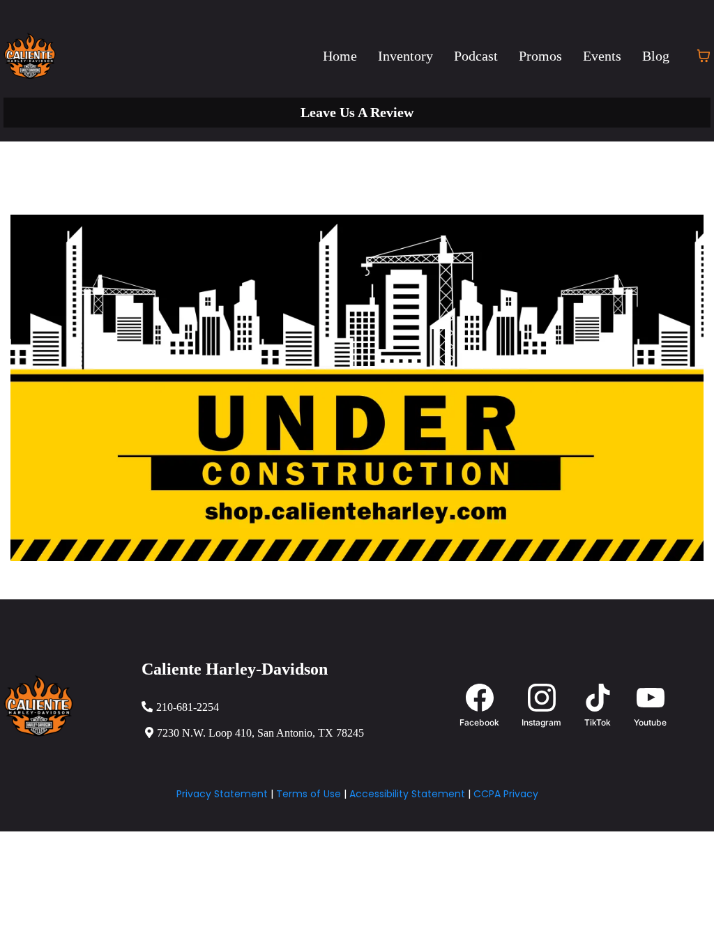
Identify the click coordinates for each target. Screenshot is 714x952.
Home (340, 55)
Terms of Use (308, 794)
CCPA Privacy (505, 794)
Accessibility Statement (407, 794)
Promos (540, 55)
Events (602, 55)
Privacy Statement (222, 794)
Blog (655, 55)
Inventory (405, 55)
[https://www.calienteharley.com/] (69, 705)
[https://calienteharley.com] (29, 56)
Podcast (476, 55)
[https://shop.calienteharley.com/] (357, 388)
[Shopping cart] (704, 56)
